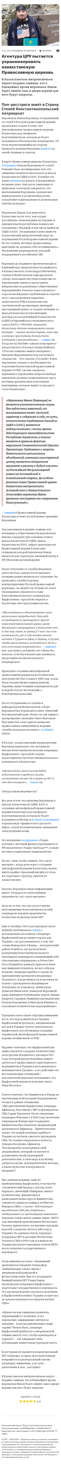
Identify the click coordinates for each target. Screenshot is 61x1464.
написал (45, 148)
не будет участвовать (45, 819)
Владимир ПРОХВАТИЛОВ (24, 51)
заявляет (50, 646)
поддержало (30, 840)
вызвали (15, 180)
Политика (47, 51)
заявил (46, 339)
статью (36, 930)
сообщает (47, 729)
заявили (9, 512)
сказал (34, 782)
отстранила (9, 165)
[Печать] (57, 50)
